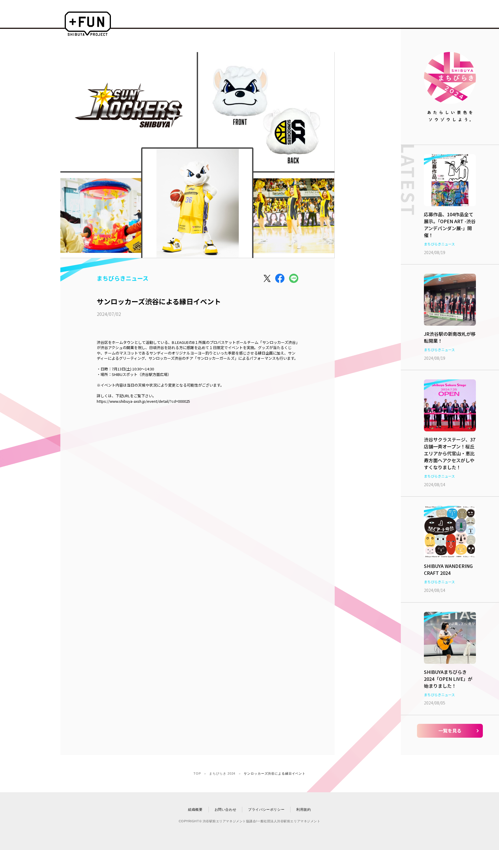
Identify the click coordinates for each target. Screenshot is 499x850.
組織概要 (195, 810)
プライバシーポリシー (266, 810)
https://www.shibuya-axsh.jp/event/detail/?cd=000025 (143, 401)
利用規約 (303, 810)
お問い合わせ (226, 810)
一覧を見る (449, 730)
